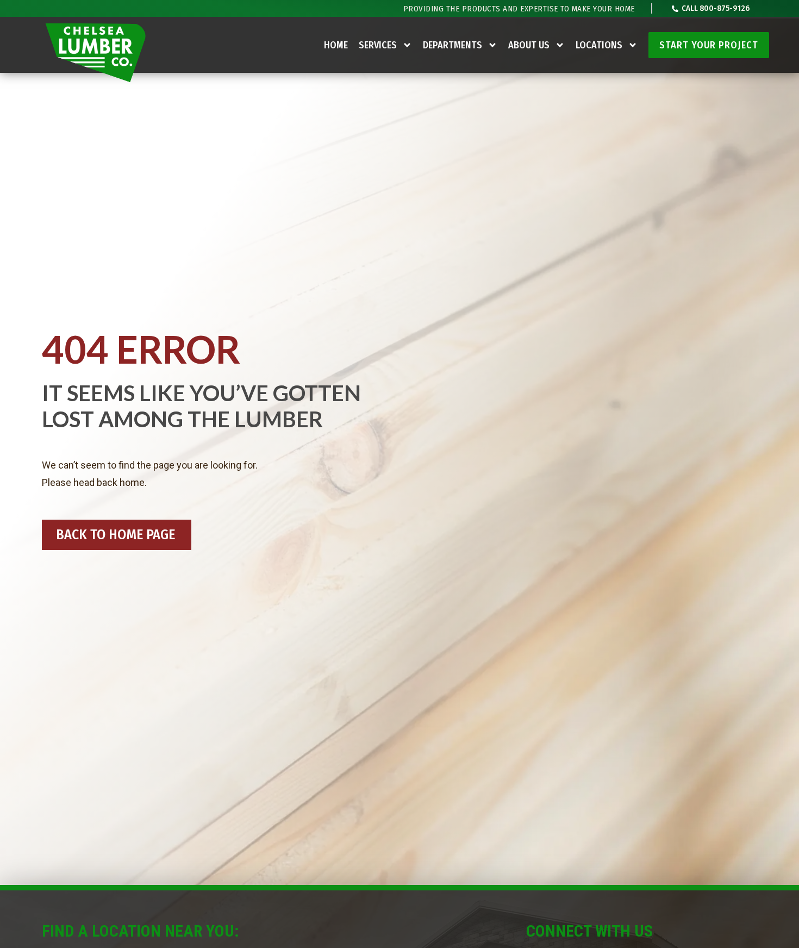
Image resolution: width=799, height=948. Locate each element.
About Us (529, 45)
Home (336, 45)
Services (378, 45)
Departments (452, 45)
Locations (599, 45)
